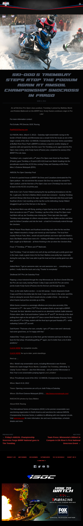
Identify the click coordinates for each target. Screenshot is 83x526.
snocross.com (19, 418)
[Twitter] (39, 466)
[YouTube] (43, 466)
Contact (42, 461)
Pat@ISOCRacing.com (19, 130)
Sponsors (45, 457)
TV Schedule (59, 457)
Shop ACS (71, 457)
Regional (33, 457)
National (22, 457)
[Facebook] (35, 466)
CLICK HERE (15, 348)
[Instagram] (48, 466)
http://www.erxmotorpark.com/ (57, 393)
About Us (11, 457)
